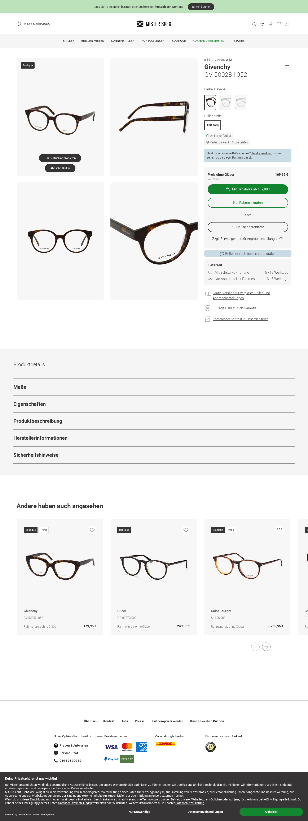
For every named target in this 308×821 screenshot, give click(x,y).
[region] (154, 582)
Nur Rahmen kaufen (248, 203)
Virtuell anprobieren (63, 158)
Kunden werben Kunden (207, 721)
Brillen (69, 40)
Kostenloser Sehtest (209, 40)
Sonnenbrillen (123, 40)
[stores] (262, 24)
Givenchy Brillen (224, 59)
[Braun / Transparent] (240, 102)
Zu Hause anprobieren (248, 227)
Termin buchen (201, 6)
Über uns (90, 721)
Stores (239, 40)
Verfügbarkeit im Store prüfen (229, 142)
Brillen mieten (92, 40)
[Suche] (254, 24)
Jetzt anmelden (261, 153)
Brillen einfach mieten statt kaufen (250, 253)
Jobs (124, 721)
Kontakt (109, 721)
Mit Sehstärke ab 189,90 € (251, 189)
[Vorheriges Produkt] (255, 647)
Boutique (179, 40)
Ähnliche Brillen (60, 168)
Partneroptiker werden (167, 721)
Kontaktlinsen (152, 40)
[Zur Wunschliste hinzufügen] (287, 67)
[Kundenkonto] (270, 24)
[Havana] (210, 102)
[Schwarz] (225, 102)
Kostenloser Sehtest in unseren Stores (240, 319)
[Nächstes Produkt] (266, 647)
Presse (140, 721)
